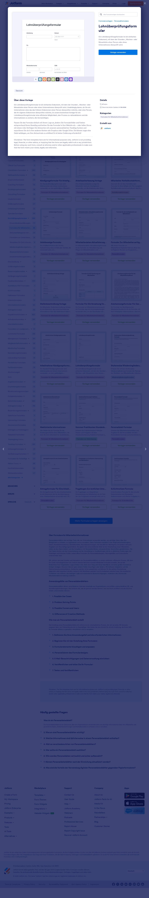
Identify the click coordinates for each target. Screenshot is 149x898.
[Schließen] (144, 3)
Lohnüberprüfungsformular (118, 28)
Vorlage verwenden (118, 52)
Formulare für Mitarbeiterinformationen (114, 117)
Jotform (107, 128)
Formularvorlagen (105, 21)
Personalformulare (121, 21)
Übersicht (19, 91)
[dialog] (74, 449)
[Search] (101, 14)
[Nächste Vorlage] (145, 449)
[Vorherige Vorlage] (3, 449)
